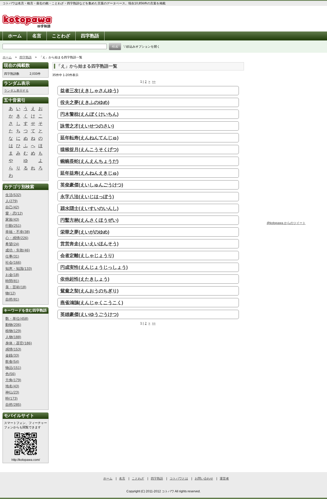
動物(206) (13, 325)
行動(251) (13, 226)
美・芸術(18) (15, 287)
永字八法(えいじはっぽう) (87, 196)
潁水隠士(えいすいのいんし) (89, 208)
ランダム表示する (16, 90)
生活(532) (13, 195)
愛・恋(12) (14, 213)
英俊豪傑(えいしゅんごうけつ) (91, 184)
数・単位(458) (16, 318)
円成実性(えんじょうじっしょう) (94, 267)
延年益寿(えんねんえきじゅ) (89, 173)
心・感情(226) (16, 238)
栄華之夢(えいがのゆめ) (84, 232)
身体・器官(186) (18, 343)
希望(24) (12, 244)
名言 (36, 35)
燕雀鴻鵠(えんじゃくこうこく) (91, 302)
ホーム (15, 35)
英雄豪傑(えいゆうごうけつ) (89, 314)
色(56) (10, 374)
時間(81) (12, 281)
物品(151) (13, 368)
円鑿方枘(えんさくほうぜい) (89, 220)
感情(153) (13, 349)
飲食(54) (12, 361)
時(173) (11, 398)
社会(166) (13, 262)
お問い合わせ (204, 478)
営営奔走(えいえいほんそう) (89, 243)
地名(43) (12, 386)
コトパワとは (179, 478)
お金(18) (12, 275)
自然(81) (12, 299)
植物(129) (13, 331)
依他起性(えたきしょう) (84, 279)
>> (154, 81)
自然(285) (13, 404)
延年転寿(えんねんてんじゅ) (89, 137)
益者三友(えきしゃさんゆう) (89, 90)
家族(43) (12, 219)
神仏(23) (12, 392)
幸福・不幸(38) (17, 232)
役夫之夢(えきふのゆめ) (84, 102)
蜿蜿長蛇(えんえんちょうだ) (89, 161)
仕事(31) (12, 256)
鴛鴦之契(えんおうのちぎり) (89, 290)
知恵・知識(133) (18, 269)
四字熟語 (90, 35)
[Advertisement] (95, 369)
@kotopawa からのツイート (286, 223)
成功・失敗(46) (17, 250)
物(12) (10, 293)
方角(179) (13, 380)
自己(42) (12, 207)
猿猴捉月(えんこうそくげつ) (89, 149)
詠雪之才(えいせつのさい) (87, 126)
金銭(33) (12, 355)
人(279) (11, 201)
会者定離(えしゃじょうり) (87, 255)
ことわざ (61, 35)
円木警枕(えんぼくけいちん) (89, 114)
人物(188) (13, 337)
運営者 (224, 478)
